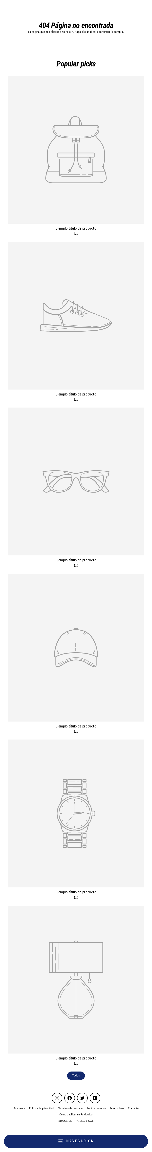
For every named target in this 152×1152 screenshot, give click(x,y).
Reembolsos (117, 1108)
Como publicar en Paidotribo (75, 1114)
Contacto (133, 1108)
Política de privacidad (41, 1108)
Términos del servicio (70, 1108)
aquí (89, 32)
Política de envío (96, 1108)
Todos (76, 1075)
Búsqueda (19, 1108)
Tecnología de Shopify (85, 1121)
